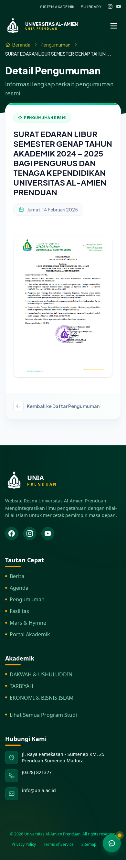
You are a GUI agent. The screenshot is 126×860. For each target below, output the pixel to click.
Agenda (19, 587)
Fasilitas (19, 611)
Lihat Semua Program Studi (43, 714)
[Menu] (114, 26)
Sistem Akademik (57, 6)
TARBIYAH (21, 686)
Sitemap (88, 844)
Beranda (21, 45)
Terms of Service (59, 844)
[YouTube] (118, 6)
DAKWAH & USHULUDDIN (41, 674)
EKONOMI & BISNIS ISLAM (42, 697)
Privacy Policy (24, 844)
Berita (17, 576)
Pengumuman (55, 45)
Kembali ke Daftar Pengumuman (63, 406)
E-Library (91, 6)
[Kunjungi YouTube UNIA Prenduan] (47, 533)
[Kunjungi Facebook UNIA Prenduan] (11, 533)
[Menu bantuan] (112, 843)
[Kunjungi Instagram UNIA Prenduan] (29, 533)
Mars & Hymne (28, 622)
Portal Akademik (30, 634)
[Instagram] (110, 6)
